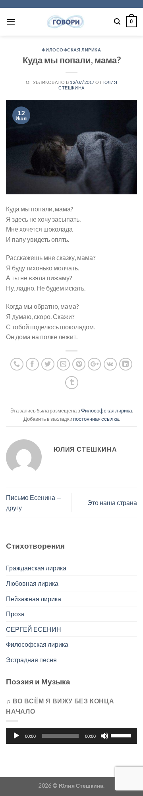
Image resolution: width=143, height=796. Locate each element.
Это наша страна (112, 502)
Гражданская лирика (36, 568)
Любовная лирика (32, 583)
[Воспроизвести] (16, 736)
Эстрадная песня (31, 659)
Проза (15, 613)
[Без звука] (104, 736)
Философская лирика (71, 49)
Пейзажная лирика (33, 598)
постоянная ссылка (96, 419)
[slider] (122, 735)
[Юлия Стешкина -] (64, 22)
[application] (71, 736)
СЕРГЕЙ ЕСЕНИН (33, 629)
